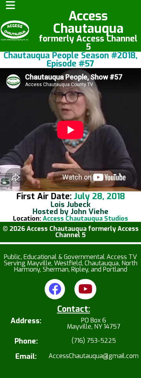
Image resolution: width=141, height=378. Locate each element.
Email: (26, 356)
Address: (26, 321)
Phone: (26, 341)
